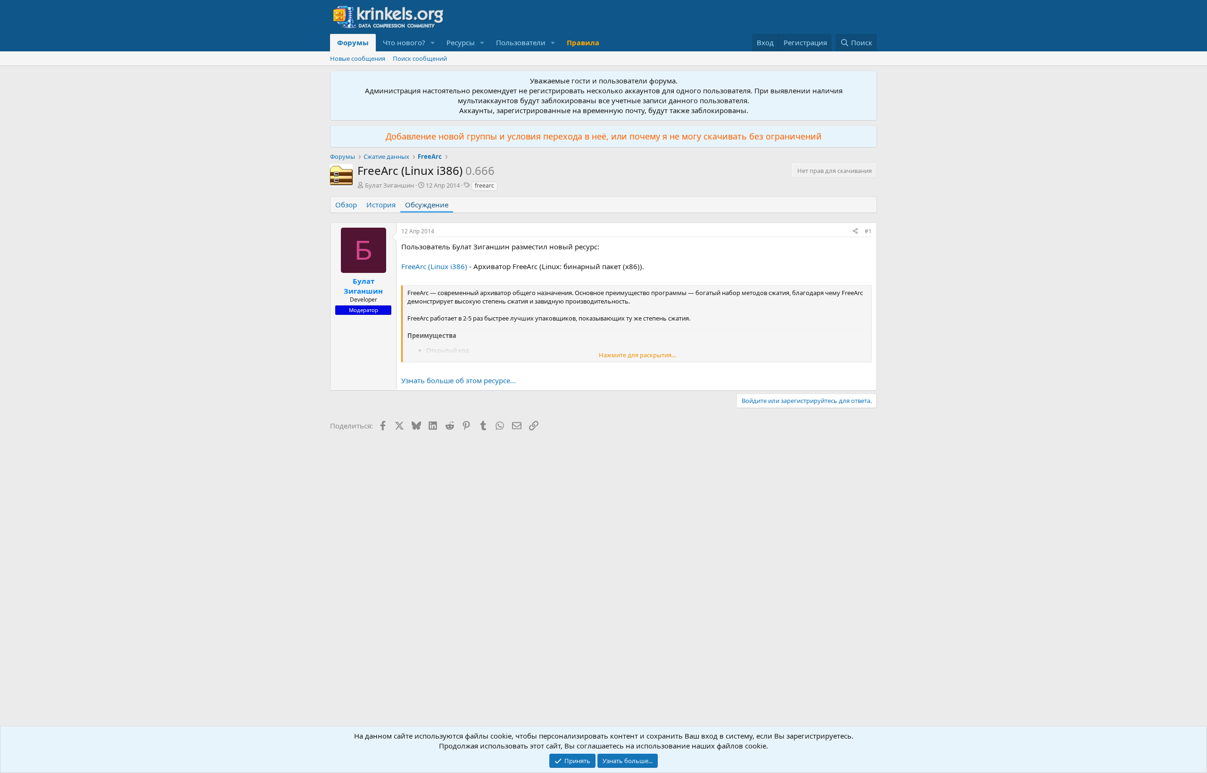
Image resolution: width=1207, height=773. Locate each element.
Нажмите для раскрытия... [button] (637, 355)
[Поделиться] (855, 231)
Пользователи (521, 42)
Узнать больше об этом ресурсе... (458, 380)
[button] (432, 42)
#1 (868, 231)
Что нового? (404, 42)
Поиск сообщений (420, 58)
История (381, 204)
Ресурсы (460, 42)
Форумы (353, 42)
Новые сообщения (357, 58)
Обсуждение (426, 204)
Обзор (346, 204)
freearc (484, 185)
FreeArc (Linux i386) (434, 266)
